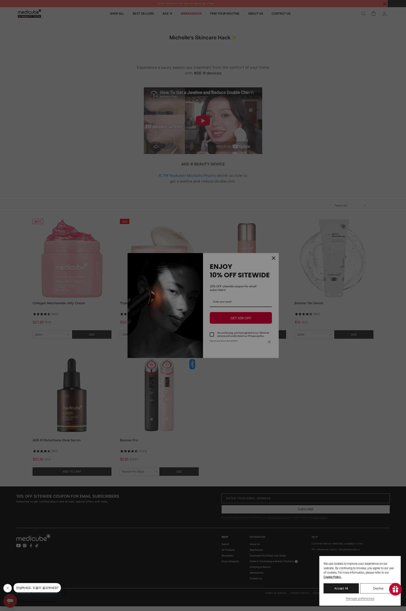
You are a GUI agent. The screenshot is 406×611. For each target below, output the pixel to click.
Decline (378, 588)
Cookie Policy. (333, 577)
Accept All (341, 588)
